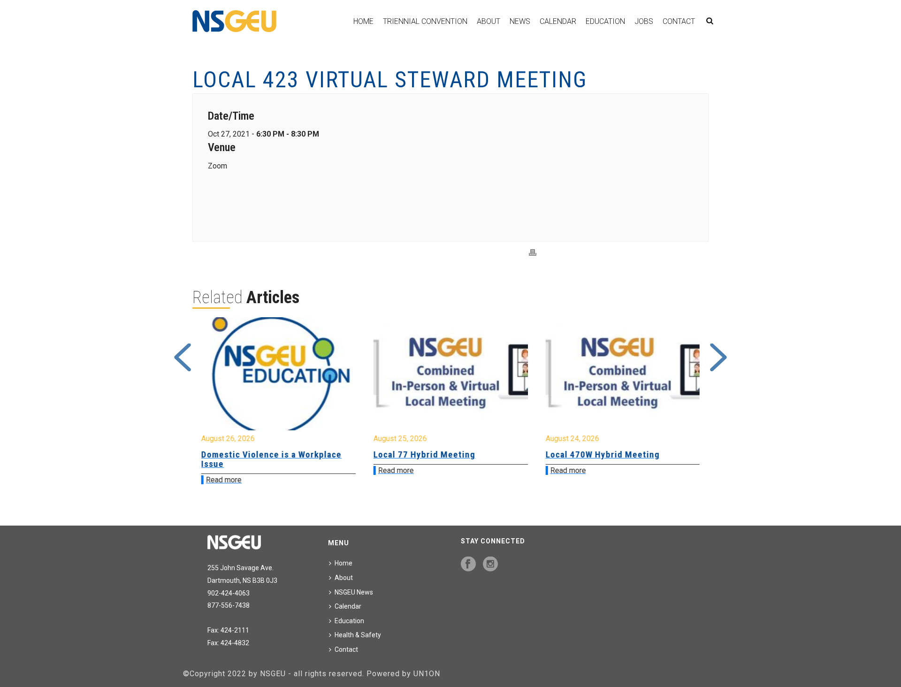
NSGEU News (354, 592)
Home (363, 21)
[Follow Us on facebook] (468, 564)
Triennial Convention (425, 21)
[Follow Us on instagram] (490, 564)
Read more (224, 479)
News (520, 21)
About (488, 21)
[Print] (532, 252)
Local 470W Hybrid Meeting (602, 454)
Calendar (558, 21)
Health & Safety (358, 635)
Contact (679, 21)
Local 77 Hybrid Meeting (424, 454)
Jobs (643, 21)
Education (605, 21)
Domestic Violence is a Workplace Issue (271, 459)
